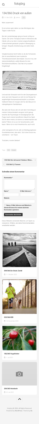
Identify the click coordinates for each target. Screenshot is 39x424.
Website (6, 198)
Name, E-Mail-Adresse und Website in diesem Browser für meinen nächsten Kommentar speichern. (17, 207)
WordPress (18, 411)
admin (18, 17)
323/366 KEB (8, 317)
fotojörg (19, 4)
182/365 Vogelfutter (11, 354)
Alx (31, 411)
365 (23, 17)
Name (6, 191)
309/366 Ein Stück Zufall (13, 271)
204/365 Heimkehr (11, 389)
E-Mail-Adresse (26, 191)
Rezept (14, 150)
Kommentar (8, 177)
